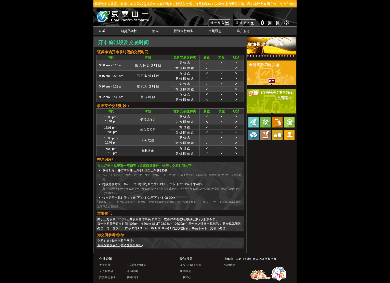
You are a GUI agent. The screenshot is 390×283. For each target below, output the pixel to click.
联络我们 (132, 277)
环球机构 (132, 271)
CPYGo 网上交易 (191, 265)
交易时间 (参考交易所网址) (115, 240)
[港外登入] (214, 19)
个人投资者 (106, 271)
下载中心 (185, 277)
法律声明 (230, 265)
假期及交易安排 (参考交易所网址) (120, 245)
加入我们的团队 (136, 265)
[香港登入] (240, 19)
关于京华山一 (107, 265)
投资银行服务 (107, 277)
